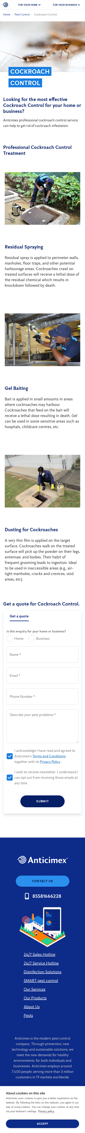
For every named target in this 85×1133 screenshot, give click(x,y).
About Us (32, 1006)
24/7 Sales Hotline (39, 954)
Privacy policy (46, 1111)
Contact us (42, 881)
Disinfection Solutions (42, 971)
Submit (42, 801)
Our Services (34, 989)
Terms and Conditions (49, 756)
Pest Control (22, 14)
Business (43, 638)
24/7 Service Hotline (41, 963)
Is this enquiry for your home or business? (36, 631)
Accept (42, 1123)
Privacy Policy (50, 762)
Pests (28, 1015)
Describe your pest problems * (33, 715)
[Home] (5, 5)
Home (6, 14)
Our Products (35, 998)
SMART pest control (41, 980)
